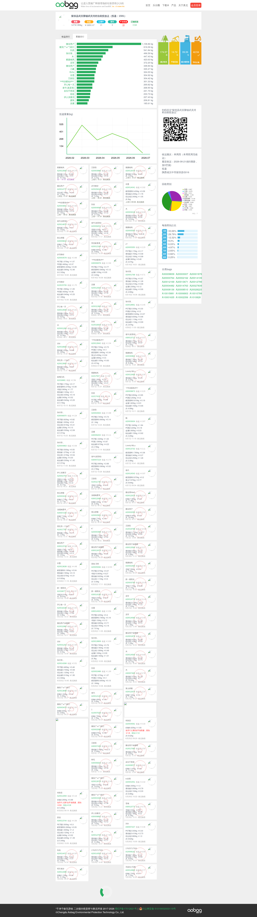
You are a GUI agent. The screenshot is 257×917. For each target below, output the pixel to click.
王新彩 (71, 78)
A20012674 (130, 692)
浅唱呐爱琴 (95, 495)
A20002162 (182, 278)
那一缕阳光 (130, 579)
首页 (148, 5)
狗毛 (93, 760)
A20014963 (130, 870)
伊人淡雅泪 (69, 97)
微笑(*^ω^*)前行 (66, 46)
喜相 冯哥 (95, 564)
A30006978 (96, 263)
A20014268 (62, 663)
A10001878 (130, 636)
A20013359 (62, 796)
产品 (173, 5)
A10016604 (96, 325)
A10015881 (168, 293)
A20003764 (168, 278)
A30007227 (130, 827)
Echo (72, 71)
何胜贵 (128, 721)
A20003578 (62, 258)
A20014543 (130, 474)
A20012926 (96, 288)
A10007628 (96, 713)
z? (126, 244)
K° (92, 529)
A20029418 (96, 189)
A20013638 (62, 566)
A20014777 (62, 189)
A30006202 (96, 435)
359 (58, 344)
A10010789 (196, 293)
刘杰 (72, 50)
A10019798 (130, 529)
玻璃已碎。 (61, 377)
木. (73, 56)
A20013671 (182, 282)
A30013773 (130, 807)
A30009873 (130, 391)
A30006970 (62, 416)
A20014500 (130, 655)
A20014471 (62, 853)
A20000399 (96, 532)
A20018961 (130, 305)
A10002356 (182, 297)
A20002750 (62, 476)
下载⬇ (165, 5)
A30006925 (96, 763)
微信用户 (70, 43)
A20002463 (130, 566)
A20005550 (130, 231)
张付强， (70, 53)
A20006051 (96, 226)
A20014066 (130, 618)
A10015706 (62, 285)
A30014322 (96, 611)
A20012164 (96, 246)
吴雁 (72, 103)
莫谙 (59, 817)
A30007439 (96, 746)
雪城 (127, 803)
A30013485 (62, 872)
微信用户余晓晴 (132, 544)
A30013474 (96, 550)
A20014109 (196, 278)
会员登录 (196, 5)
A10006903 (182, 293)
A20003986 (96, 171)
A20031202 (62, 645)
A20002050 (130, 512)
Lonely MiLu (130, 371)
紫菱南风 (70, 59)
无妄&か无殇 (131, 867)
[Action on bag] (67, 5)
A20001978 (196, 274)
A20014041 (130, 187)
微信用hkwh (130, 492)
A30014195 (96, 595)
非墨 (72, 75)
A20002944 (96, 413)
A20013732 (130, 449)
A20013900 (62, 364)
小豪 (72, 68)
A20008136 (168, 289)
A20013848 (62, 691)
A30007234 (62, 513)
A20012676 (130, 496)
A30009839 (168, 274)
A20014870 (62, 224)
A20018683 (62, 347)
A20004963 (62, 446)
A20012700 (96, 835)
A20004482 (168, 285)
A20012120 (96, 696)
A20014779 (130, 599)
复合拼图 (60, 238)
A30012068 (96, 499)
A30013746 (62, 546)
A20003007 (182, 274)
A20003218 (130, 212)
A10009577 (130, 765)
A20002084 (96, 730)
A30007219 (96, 460)
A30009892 (96, 817)
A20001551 (130, 782)
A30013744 (62, 821)
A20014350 (96, 853)
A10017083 (130, 749)
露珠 (72, 100)
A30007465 (130, 673)
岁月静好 (94, 186)
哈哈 (72, 93)
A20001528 (96, 798)
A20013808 (96, 641)
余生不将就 (69, 90)
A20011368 (96, 306)
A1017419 (95, 396)
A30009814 (62, 241)
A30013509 (62, 310)
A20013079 (130, 171)
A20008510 (182, 289)
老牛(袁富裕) (68, 87)
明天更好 (60, 869)
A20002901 (96, 515)
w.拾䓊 (128, 779)
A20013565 (62, 171)
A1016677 (61, 591)
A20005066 (96, 567)
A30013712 (130, 338)
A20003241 (62, 496)
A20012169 (168, 282)
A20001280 (62, 328)
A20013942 (96, 343)
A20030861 (130, 356)
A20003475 (62, 707)
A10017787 (62, 530)
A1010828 (195, 297)
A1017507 (95, 376)
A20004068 (96, 208)
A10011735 (96, 482)
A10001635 (168, 297)
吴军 (72, 62)
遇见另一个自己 (63, 360)
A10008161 (130, 852)
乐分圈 (156, 5)
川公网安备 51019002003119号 (159, 908)
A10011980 (61, 626)
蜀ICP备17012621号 (126, 908)
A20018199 (62, 608)
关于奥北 (183, 5)
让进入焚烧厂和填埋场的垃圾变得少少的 (102, 4)
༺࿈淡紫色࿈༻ (66, 81)
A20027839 (196, 285)
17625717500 (131, 848)
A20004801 (62, 206)
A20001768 (130, 275)
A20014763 (182, 285)
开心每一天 (69, 84)
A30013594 (130, 547)
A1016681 (61, 380)
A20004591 (130, 724)
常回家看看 (95, 243)
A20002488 (96, 671)
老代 (127, 470)
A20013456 (130, 375)
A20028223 (196, 289)
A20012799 (196, 282)
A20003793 (130, 583)
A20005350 (130, 247)
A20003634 (130, 421)
